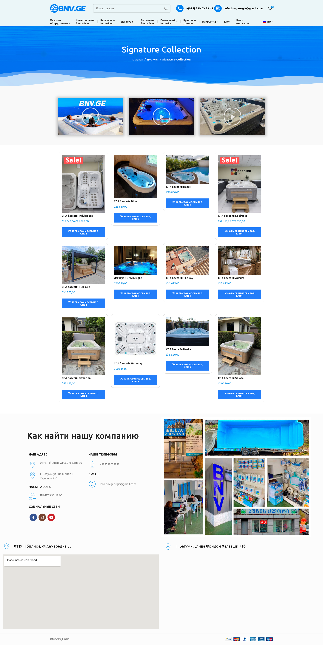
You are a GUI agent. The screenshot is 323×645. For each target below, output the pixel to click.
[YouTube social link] (51, 517)
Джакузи (153, 59)
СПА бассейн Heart (178, 186)
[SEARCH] (166, 8)
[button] (90, 116)
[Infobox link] (117, 464)
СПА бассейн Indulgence (77, 215)
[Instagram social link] (42, 517)
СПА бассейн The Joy (179, 277)
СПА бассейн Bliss (125, 201)
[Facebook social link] (33, 517)
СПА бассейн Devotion (76, 378)
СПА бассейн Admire (231, 277)
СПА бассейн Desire (179, 349)
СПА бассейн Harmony (128, 363)
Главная (138, 59)
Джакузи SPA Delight (128, 277)
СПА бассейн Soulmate (232, 215)
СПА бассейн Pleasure (76, 286)
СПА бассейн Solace (231, 378)
